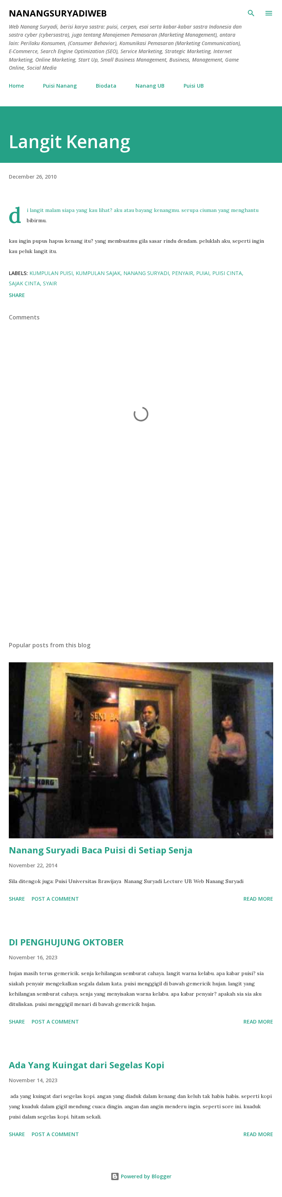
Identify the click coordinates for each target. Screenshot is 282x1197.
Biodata (106, 85)
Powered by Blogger (145, 1176)
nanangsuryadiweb (58, 13)
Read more (258, 898)
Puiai (202, 273)
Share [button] (17, 295)
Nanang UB (149, 85)
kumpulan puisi (51, 273)
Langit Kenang (69, 141)
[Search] (251, 13)
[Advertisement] (141, 566)
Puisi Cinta (227, 273)
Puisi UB (194, 85)
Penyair (182, 273)
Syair (50, 283)
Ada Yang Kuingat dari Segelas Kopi (86, 1065)
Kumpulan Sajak (98, 273)
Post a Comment (55, 898)
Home (16, 85)
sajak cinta (24, 283)
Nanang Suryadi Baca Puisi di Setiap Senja (100, 850)
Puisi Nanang (60, 85)
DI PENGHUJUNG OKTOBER (66, 942)
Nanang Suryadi (146, 273)
